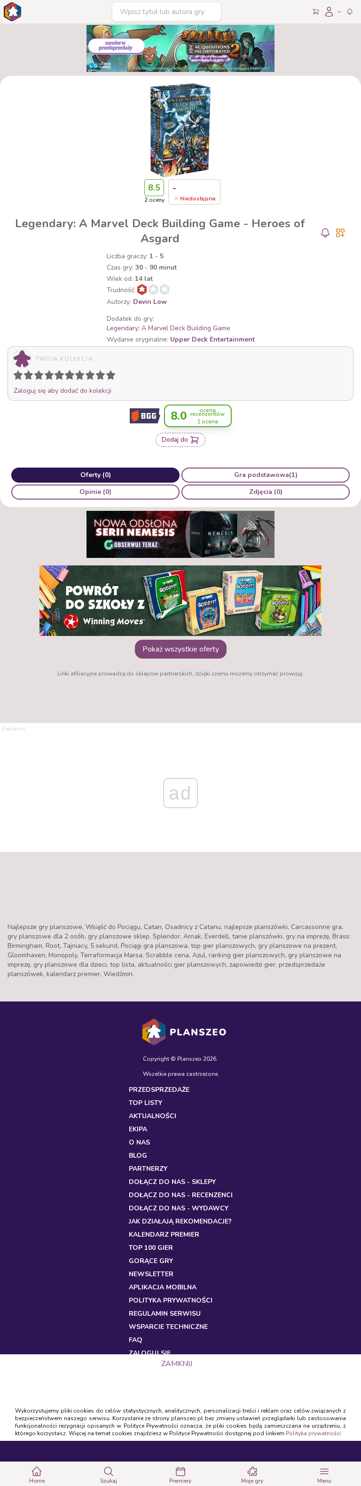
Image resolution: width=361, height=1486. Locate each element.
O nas (139, 1142)
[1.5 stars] (26, 376)
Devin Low (150, 301)
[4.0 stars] (51, 376)
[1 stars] (16, 376)
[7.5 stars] (88, 376)
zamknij (176, 1364)
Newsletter (151, 1274)
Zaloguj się (150, 1353)
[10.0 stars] (112, 376)
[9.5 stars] (108, 376)
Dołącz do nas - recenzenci (181, 1195)
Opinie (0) (95, 491)
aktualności (152, 1116)
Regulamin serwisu (165, 1313)
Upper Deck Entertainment (212, 339)
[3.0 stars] (41, 376)
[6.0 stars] (72, 376)
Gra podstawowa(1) (266, 474)
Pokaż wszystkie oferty (180, 649)
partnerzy (148, 1168)
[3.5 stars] (47, 376)
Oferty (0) (95, 474)
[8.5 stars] (98, 376)
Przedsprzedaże (159, 1089)
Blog (138, 1155)
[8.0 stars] (92, 376)
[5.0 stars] (61, 376)
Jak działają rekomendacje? (180, 1221)
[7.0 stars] (81, 376)
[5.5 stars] (67, 376)
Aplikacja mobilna (162, 1287)
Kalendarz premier (164, 1234)
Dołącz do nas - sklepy (172, 1181)
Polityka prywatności (313, 1433)
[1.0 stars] (20, 376)
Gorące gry (151, 1260)
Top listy (145, 1102)
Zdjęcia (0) (266, 491)
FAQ (135, 1339)
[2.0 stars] (30, 376)
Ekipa (138, 1129)
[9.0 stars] (102, 376)
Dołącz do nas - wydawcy (178, 1208)
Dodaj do (175, 439)
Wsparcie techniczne (168, 1326)
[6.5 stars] (77, 376)
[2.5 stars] (36, 376)
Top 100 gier (151, 1247)
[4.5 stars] (57, 376)
